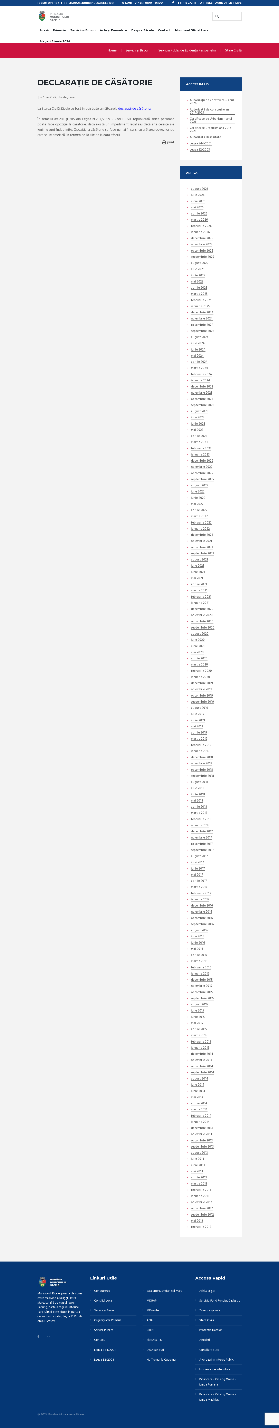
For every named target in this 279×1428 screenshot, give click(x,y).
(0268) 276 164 (48, 2)
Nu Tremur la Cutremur (161, 1359)
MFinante (153, 1310)
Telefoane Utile (218, 2)
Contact (164, 30)
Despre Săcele (142, 30)
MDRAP (152, 1300)
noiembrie (201, 244)
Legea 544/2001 (201, 143)
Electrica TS (154, 1340)
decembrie (202, 238)
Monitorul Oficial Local (192, 30)
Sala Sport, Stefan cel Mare (164, 1290)
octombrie (202, 251)
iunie (198, 201)
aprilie (199, 213)
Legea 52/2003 (200, 150)
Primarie (59, 30)
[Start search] (216, 16)
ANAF (150, 1320)
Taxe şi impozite (210, 1310)
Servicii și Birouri (83, 30)
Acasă (44, 30)
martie (199, 220)
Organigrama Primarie (108, 1320)
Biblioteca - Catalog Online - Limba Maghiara (217, 1397)
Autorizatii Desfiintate (205, 137)
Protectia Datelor (210, 1330)
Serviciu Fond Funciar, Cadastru (219, 1300)
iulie (197, 195)
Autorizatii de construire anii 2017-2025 (210, 111)
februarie (201, 226)
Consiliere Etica (209, 1350)
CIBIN (150, 1330)
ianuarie (200, 232)
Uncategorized (67, 97)
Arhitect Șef (207, 1290)
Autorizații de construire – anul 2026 (212, 102)
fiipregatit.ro (190, 2)
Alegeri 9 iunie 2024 (55, 41)
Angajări (204, 1340)
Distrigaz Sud (155, 1350)
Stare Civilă (233, 50)
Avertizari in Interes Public (216, 1359)
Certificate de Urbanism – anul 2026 (211, 120)
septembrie (202, 257)
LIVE (238, 2)
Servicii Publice (104, 1330)
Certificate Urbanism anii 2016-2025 (211, 130)
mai (197, 207)
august (199, 189)
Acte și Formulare (113, 30)
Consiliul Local (103, 1300)
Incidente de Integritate (215, 1369)
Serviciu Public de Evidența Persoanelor (187, 50)
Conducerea (102, 1290)
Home (112, 50)
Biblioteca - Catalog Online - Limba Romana (217, 1382)
